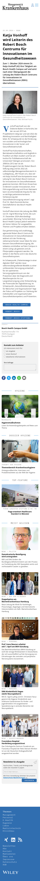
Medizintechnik (12, 828)
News (18, 30)
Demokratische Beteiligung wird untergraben (14, 555)
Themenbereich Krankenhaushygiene (18, 467)
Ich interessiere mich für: (13, 348)
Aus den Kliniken (17, 596)
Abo (5, 848)
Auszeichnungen (16, 738)
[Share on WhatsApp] (19, 378)
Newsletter (9, 846)
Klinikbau (8, 831)
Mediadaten (9, 854)
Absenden (29, 780)
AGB (5, 864)
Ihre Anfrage (8, 362)
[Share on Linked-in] (14, 378)
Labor (6, 825)
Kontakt (7, 851)
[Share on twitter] (9, 378)
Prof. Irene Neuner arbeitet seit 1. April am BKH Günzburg (15, 645)
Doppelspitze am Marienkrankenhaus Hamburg (15, 600)
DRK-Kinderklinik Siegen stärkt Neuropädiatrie (12, 692)
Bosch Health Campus (17, 305)
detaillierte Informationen (15, 357)
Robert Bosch (13, 311)
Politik (12, 552)
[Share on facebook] (4, 378)
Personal (13, 641)
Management (9, 815)
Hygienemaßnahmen (11, 422)
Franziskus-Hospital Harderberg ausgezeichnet (13, 742)
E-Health (8, 820)
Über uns (8, 856)
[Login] (32, 5)
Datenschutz (10, 862)
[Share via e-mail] (24, 378)
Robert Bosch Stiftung (18, 318)
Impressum (8, 859)
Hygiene (7, 823)
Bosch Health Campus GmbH (14, 328)
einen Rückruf (11, 354)
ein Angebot (10, 351)
